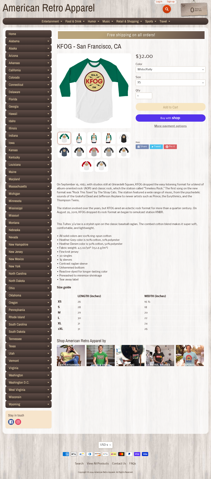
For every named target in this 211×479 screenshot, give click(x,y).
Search (79, 463)
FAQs (132, 463)
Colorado (30, 78)
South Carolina (30, 325)
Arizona (30, 56)
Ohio (30, 289)
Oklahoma (30, 296)
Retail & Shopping (129, 22)
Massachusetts (30, 187)
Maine (30, 172)
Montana (30, 223)
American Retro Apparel (49, 7)
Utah (30, 354)
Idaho (30, 122)
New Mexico (30, 260)
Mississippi (30, 209)
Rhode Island (30, 318)
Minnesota (30, 202)
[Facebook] (11, 422)
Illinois (30, 129)
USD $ (104, 444)
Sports (151, 22)
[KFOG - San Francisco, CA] (64, 138)
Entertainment (52, 22)
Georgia (30, 107)
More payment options (170, 126)
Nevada (30, 238)
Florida (30, 100)
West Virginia (30, 390)
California (30, 71)
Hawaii (30, 114)
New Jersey (30, 252)
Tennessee (30, 339)
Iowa (30, 143)
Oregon (30, 303)
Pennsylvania (30, 310)
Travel (165, 22)
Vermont (30, 361)
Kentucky (30, 158)
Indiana (30, 136)
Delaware (30, 93)
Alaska (30, 49)
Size (138, 77)
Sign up (171, 2)
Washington (30, 376)
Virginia (30, 369)
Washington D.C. (30, 383)
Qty (138, 90)
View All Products (98, 463)
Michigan (30, 194)
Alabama (30, 42)
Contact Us (119, 463)
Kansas (30, 151)
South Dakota (30, 332)
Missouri (30, 216)
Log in (159, 2)
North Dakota (30, 281)
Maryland (30, 180)
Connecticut (30, 85)
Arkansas (30, 64)
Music (108, 22)
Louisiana (30, 165)
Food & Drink (75, 22)
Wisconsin (30, 398)
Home (12, 34)
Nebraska (30, 231)
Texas (30, 347)
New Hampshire (30, 245)
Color (139, 64)
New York (30, 267)
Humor (94, 22)
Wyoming (30, 405)
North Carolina (30, 274)
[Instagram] (18, 422)
